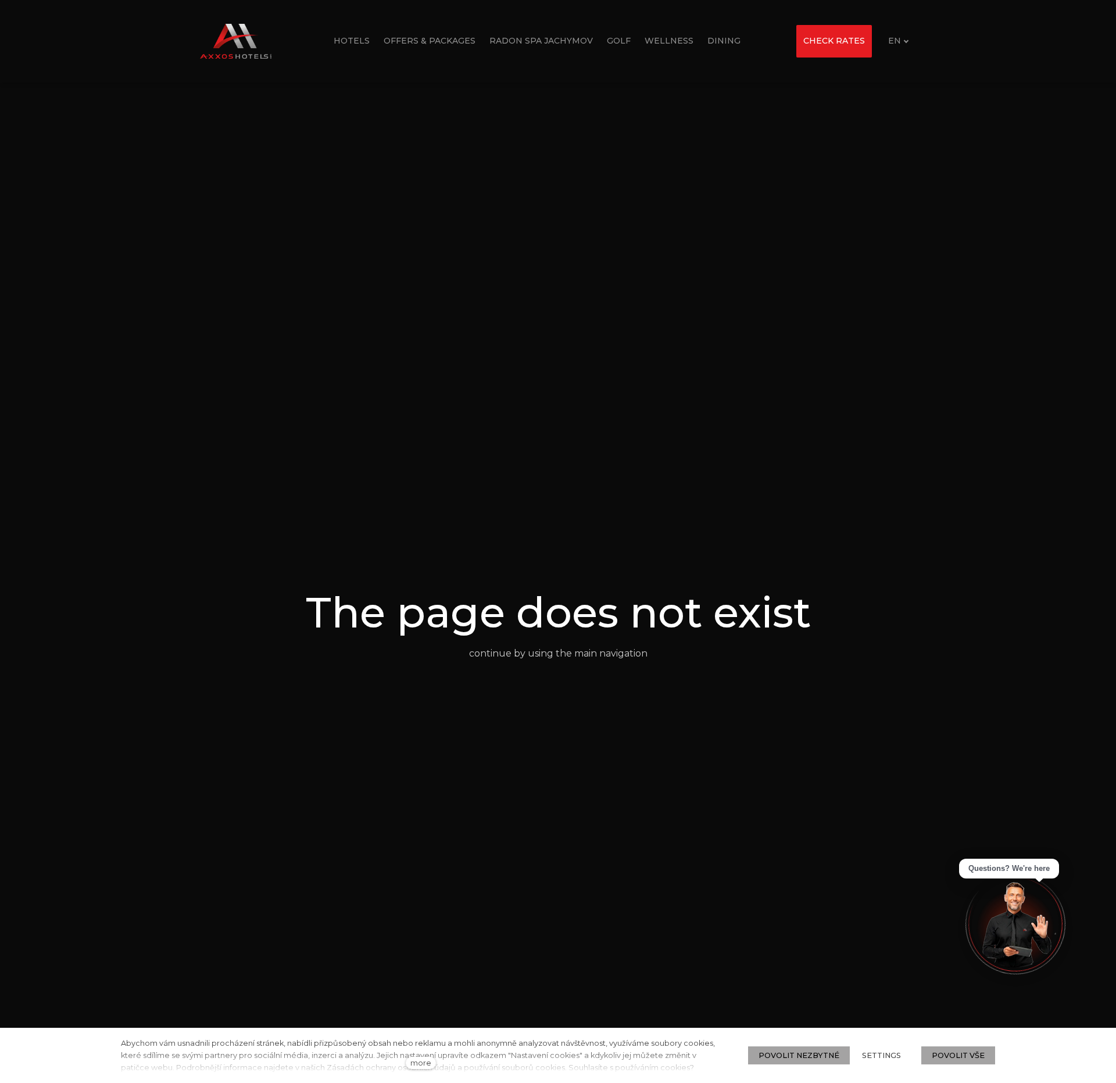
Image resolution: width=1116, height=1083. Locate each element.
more (420, 1063)
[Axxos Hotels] (235, 41)
